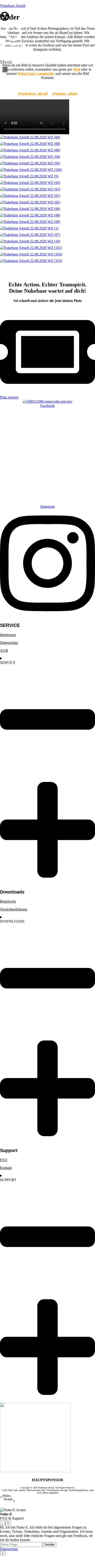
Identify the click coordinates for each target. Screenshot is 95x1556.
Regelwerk (8, 901)
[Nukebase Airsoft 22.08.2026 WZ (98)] (47, 215)
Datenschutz (9, 643)
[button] (6, 67)
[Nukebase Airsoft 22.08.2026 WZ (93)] (47, 189)
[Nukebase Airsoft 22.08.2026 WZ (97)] (47, 235)
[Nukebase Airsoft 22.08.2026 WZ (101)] (47, 248)
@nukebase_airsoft (33, 93)
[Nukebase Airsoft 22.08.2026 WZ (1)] (47, 228)
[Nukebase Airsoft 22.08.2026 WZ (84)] (47, 137)
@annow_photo (64, 93)
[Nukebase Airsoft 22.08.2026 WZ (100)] (47, 170)
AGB (4, 650)
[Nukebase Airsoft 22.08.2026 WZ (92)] (47, 202)
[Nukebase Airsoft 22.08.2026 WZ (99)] (47, 222)
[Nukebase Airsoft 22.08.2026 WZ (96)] (47, 209)
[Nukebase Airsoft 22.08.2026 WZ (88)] (47, 144)
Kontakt (6, 1168)
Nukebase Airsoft (12, 6)
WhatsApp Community (36, 73)
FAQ (3, 1160)
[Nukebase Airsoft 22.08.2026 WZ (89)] (47, 150)
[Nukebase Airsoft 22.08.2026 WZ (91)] (47, 196)
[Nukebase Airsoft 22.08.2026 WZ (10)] (47, 241)
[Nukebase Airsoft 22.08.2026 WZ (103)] (47, 261)
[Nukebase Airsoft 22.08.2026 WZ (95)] (47, 163)
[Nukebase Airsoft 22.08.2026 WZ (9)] (47, 176)
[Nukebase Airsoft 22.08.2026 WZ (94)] (47, 157)
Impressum (8, 635)
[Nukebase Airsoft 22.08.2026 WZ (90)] (47, 183)
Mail (76, 69)
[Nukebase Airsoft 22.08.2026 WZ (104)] (47, 254)
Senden (50, 1544)
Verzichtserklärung (13, 909)
